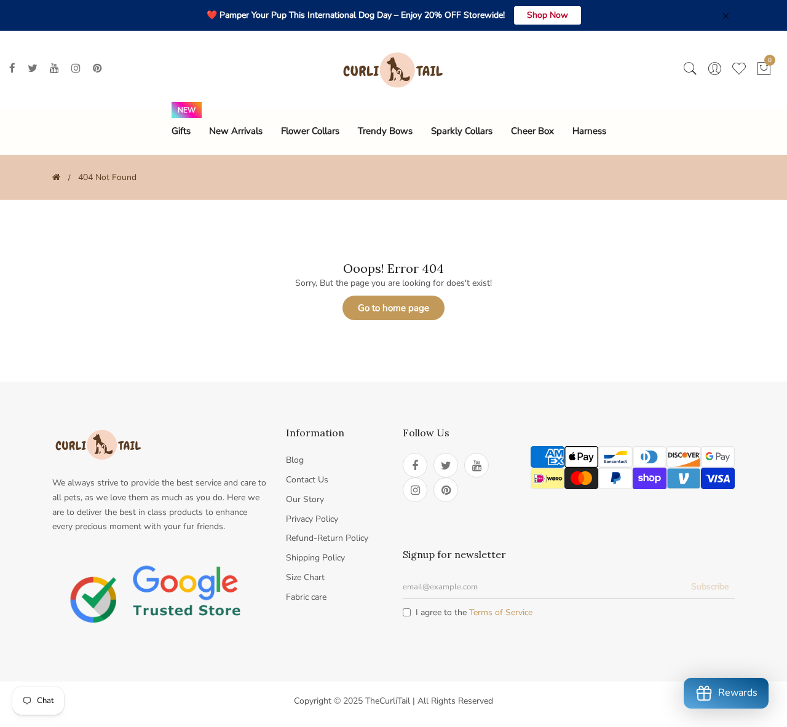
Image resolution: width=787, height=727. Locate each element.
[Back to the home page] (56, 177)
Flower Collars (310, 131)
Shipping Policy (315, 558)
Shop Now (547, 15)
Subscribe (710, 586)
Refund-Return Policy (327, 538)
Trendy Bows (385, 131)
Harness (589, 131)
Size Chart (305, 577)
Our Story (305, 499)
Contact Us (307, 479)
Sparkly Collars (461, 131)
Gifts (181, 131)
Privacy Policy (312, 519)
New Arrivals (236, 131)
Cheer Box (532, 131)
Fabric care (306, 597)
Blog (295, 460)
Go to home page (393, 308)
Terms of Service (500, 612)
